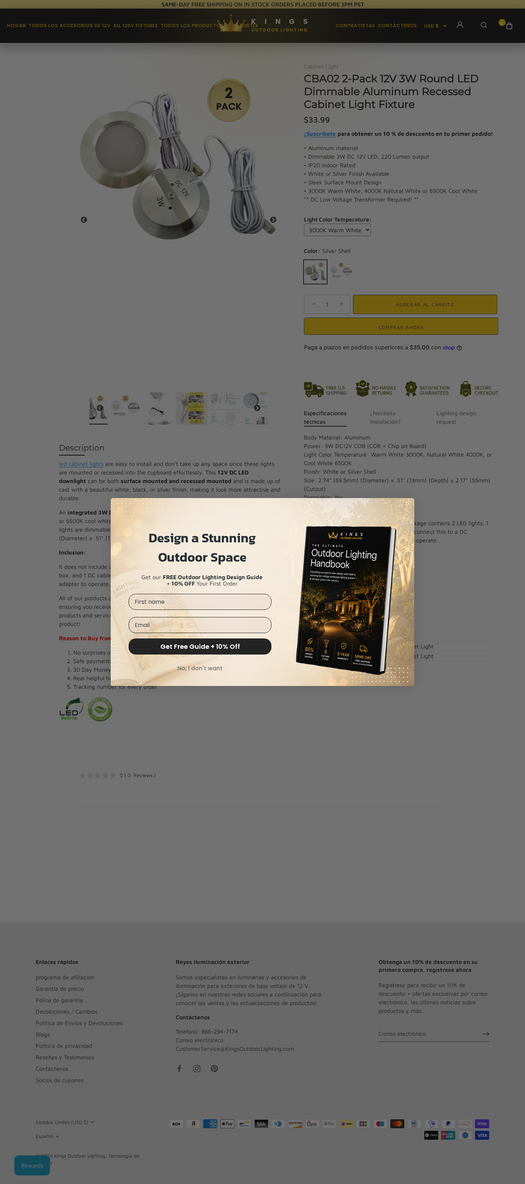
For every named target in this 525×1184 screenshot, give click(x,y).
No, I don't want (200, 668)
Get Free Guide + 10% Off (200, 646)
